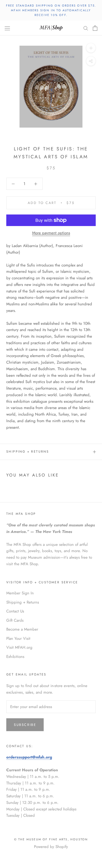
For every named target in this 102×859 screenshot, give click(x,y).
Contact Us (15, 611)
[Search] (85, 28)
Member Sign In (20, 593)
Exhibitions (15, 656)
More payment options (51, 233)
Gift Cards (15, 620)
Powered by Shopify (51, 847)
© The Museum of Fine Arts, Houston (51, 839)
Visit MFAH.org (19, 647)
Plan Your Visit (18, 638)
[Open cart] (95, 28)
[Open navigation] (7, 28)
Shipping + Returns (27, 451)
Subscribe (25, 724)
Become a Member (22, 629)
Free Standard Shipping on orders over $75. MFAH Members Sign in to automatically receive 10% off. (51, 10)
